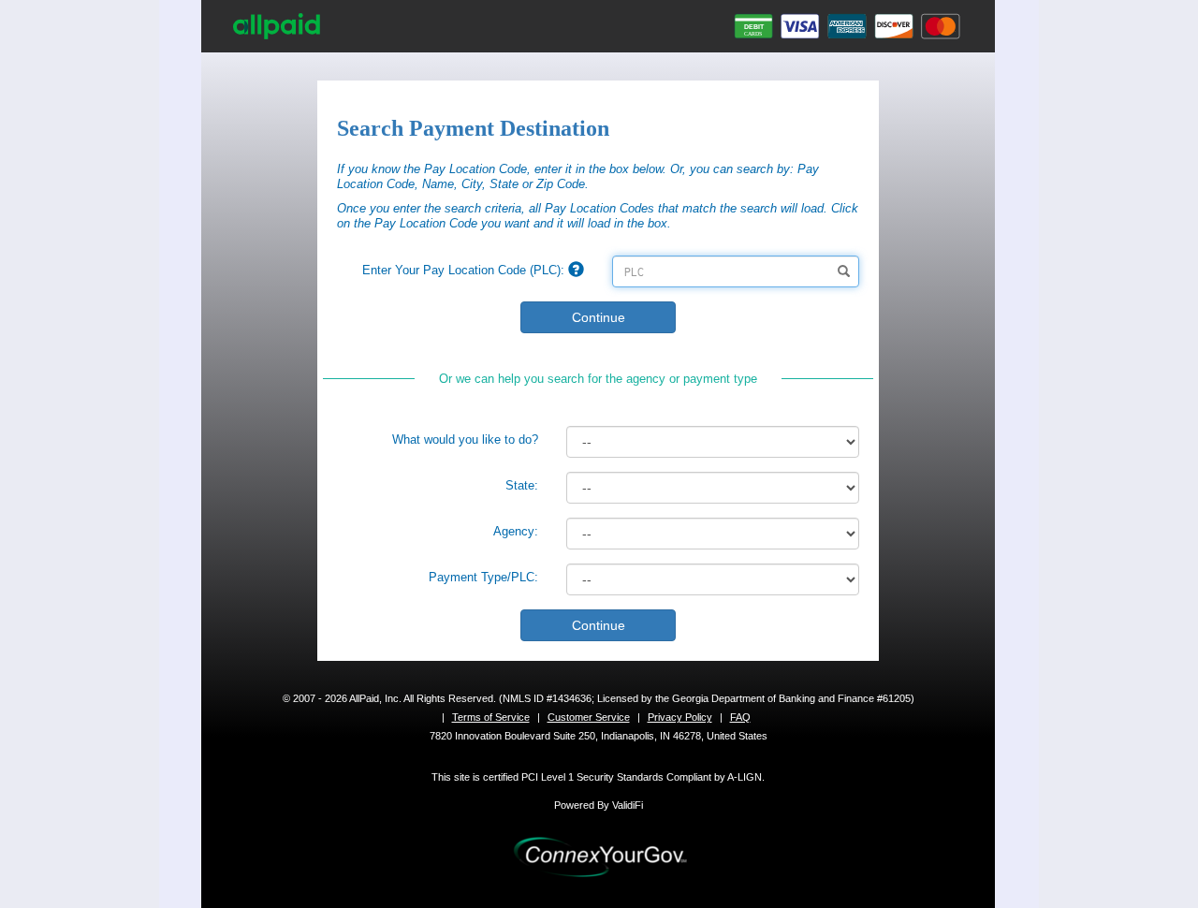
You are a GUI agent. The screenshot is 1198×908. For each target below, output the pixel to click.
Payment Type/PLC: (483, 577)
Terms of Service (491, 717)
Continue (598, 317)
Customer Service (589, 717)
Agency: (515, 531)
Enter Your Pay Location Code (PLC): (465, 270)
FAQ (740, 717)
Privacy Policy (680, 717)
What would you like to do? (465, 439)
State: (521, 485)
